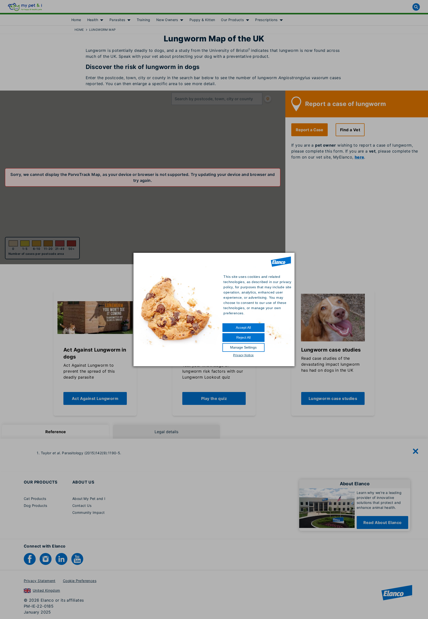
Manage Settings (243, 347)
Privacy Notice (243, 355)
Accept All (243, 327)
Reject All (243, 337)
